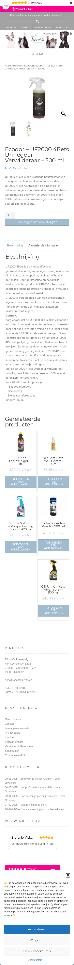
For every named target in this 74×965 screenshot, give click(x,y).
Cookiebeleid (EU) (15, 755)
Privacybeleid (12, 732)
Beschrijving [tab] (15, 245)
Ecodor (29, 65)
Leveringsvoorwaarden (17, 728)
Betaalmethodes (14, 741)
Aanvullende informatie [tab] (43, 245)
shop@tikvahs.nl (23, 679)
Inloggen (61, 27)
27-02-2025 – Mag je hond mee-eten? (26, 804)
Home (8, 65)
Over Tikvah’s (13, 719)
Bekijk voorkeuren (37, 951)
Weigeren (37, 940)
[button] (68, 875)
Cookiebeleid (35, 960)
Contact (25, 27)
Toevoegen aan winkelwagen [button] (20, 482)
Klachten (10, 737)
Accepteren (37, 929)
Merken (11, 27)
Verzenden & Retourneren (19, 746)
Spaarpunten (12, 750)
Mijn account (43, 27)
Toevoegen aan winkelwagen (37, 222)
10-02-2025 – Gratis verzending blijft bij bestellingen (34, 809)
